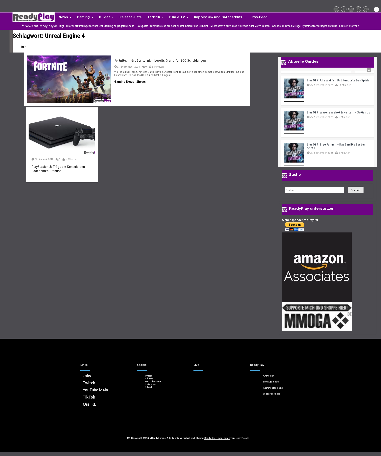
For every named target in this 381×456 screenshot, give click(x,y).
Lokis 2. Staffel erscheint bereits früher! (346, 26)
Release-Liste (130, 17)
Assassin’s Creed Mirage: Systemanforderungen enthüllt (288, 26)
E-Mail (148, 386)
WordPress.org (271, 393)
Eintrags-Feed (271, 381)
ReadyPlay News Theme (217, 437)
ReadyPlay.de (242, 437)
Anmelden (268, 375)
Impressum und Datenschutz (218, 17)
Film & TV (177, 17)
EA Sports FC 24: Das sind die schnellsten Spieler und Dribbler (156, 26)
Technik (153, 17)
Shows (141, 82)
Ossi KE (89, 404)
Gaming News (124, 82)
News (63, 17)
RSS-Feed (259, 17)
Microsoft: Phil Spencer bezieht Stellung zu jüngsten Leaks (85, 26)
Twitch (89, 382)
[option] (85, 26)
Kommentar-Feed (273, 387)
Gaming (83, 17)
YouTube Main (95, 389)
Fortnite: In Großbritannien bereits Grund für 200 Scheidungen (160, 60)
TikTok (89, 397)
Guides (104, 17)
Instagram (150, 384)
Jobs (87, 375)
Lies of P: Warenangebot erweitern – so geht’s (338, 107)
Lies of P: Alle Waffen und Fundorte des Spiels (338, 75)
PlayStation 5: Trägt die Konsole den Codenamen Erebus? (58, 169)
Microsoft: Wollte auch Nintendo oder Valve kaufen (224, 26)
